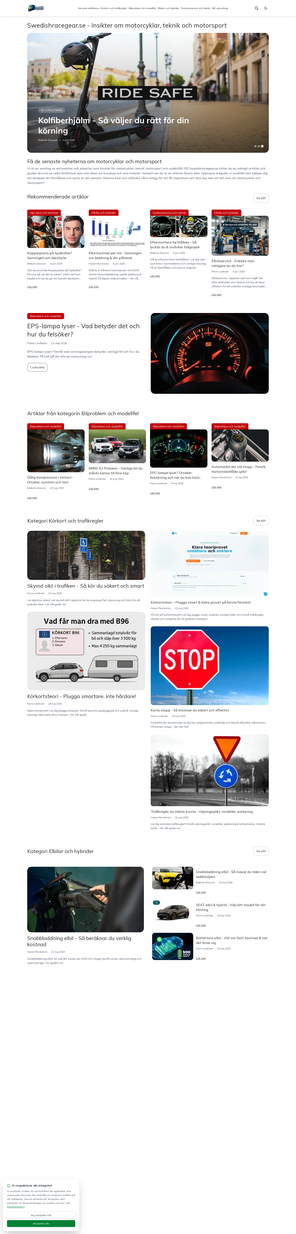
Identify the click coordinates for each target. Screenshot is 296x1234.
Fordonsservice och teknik (195, 8)
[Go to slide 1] (255, 146)
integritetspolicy (15, 1206)
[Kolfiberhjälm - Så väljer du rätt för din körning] (148, 93)
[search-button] (256, 8)
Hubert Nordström (99, 263)
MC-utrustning (220, 8)
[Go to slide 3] (262, 146)
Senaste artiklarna (88, 8)
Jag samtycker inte (41, 1215)
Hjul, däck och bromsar (44, 212)
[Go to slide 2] (259, 146)
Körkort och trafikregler (114, 8)
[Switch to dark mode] (266, 8)
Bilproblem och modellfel (142, 8)
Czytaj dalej (37, 367)
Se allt (261, 198)
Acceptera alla (41, 1223)
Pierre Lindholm (220, 271)
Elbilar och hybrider (168, 8)
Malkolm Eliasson (47, 140)
